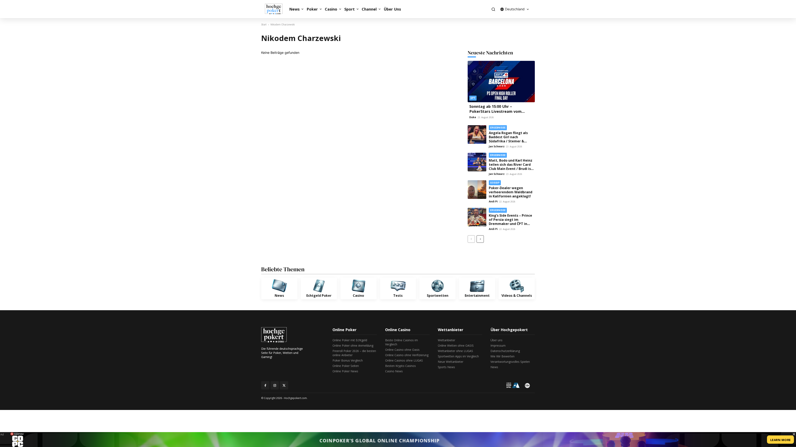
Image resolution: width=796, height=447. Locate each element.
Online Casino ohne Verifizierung (406, 355)
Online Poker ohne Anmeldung (352, 345)
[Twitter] (284, 385)
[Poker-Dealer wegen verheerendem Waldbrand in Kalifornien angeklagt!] (477, 189)
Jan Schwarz (497, 146)
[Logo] (276, 9)
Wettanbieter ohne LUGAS (455, 351)
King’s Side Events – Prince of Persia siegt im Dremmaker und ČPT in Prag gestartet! (510, 221)
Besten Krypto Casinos (400, 366)
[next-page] (480, 239)
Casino (331, 9)
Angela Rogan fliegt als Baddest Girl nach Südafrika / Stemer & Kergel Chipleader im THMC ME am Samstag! (508, 141)
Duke (472, 117)
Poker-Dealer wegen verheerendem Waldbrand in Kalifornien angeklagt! (510, 192)
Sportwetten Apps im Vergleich (458, 356)
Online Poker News (345, 371)
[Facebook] (265, 385)
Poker (312, 9)
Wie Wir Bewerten (502, 356)
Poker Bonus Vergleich (347, 360)
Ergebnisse (498, 127)
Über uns (496, 340)
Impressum (498, 345)
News (294, 9)
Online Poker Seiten (345, 366)
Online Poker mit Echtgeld (349, 340)
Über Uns (392, 9)
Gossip (495, 182)
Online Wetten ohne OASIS (456, 345)
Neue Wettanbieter (450, 362)
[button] (493, 9)
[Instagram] (275, 385)
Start (264, 24)
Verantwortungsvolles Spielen (510, 362)
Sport (349, 9)
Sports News (446, 367)
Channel (369, 9)
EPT (473, 98)
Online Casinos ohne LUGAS (404, 360)
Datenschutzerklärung (505, 351)
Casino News (394, 371)
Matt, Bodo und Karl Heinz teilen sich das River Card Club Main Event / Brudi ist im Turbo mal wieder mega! (511, 168)
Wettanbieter (446, 340)
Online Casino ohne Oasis (402, 350)
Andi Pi (493, 201)
